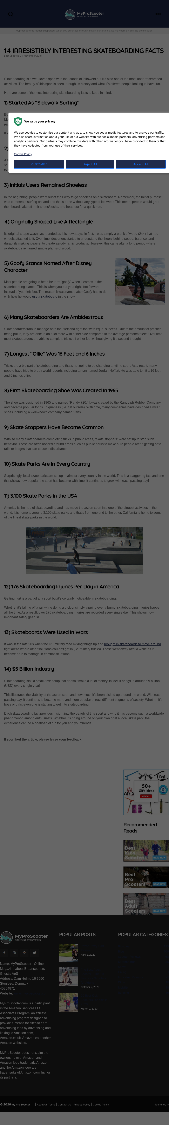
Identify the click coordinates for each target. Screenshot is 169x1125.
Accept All (140, 164)
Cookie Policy (23, 154)
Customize (39, 164)
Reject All (90, 164)
